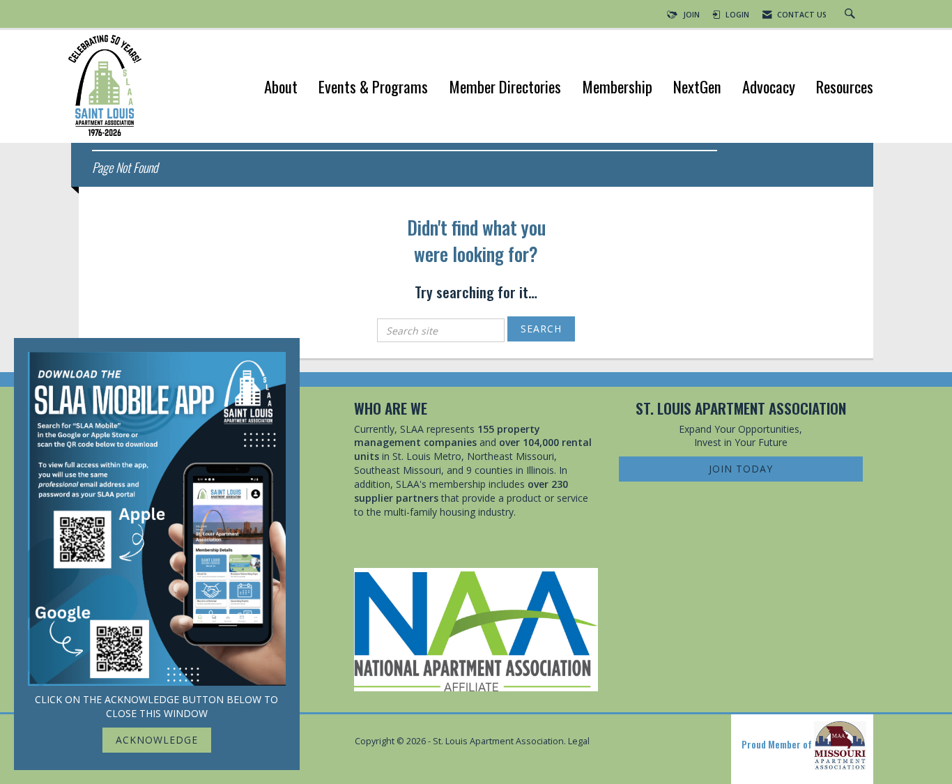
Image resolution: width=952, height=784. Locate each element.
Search (541, 328)
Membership (617, 88)
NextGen (697, 88)
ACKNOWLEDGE (157, 739)
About (281, 88)
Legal (579, 741)
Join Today (741, 468)
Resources (844, 88)
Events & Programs (373, 88)
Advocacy (768, 88)
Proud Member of (778, 744)
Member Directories (505, 88)
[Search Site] (851, 15)
